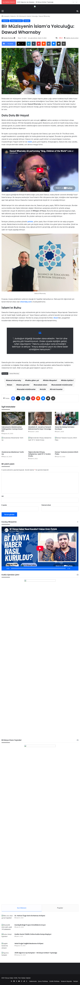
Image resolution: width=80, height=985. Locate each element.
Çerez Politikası (43, 981)
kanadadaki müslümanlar (62, 385)
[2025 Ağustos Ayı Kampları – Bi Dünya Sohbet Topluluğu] (7, 956)
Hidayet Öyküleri (16, 21)
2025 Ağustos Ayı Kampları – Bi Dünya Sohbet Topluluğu (36, 953)
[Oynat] (4, 568)
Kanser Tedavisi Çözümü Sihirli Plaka (66, 453)
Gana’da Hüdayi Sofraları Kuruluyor (64, 428)
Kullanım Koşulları (66, 981)
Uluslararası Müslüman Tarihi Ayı (13, 453)
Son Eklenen (21, 908)
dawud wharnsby (14, 380)
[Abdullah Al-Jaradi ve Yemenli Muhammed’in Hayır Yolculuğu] (40, 418)
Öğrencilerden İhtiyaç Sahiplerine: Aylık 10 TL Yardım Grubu (39, 454)
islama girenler (23, 385)
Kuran (56, 318)
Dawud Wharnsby (14, 373)
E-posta (4, 505)
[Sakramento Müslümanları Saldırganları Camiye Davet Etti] (13, 418)
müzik (30, 142)
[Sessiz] (72, 568)
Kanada (26, 21)
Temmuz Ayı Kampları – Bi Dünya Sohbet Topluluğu (33, 2)
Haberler (13, 16)
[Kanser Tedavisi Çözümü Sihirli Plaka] (66, 443)
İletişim (75, 981)
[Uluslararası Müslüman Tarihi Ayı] (13, 443)
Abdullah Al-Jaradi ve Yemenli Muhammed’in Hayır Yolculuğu (39, 428)
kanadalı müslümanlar (27, 389)
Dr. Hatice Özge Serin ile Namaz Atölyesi (30, 916)
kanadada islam (41, 385)
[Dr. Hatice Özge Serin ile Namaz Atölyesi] (7, 918)
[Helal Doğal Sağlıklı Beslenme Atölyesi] (7, 946)
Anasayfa (6, 16)
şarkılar (30, 222)
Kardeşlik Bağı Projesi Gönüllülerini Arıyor (30, 925)
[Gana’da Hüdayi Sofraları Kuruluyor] (66, 418)
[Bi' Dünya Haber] (40, 6)
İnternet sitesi (46, 505)
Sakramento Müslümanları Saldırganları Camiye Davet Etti (12, 429)
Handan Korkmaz (8, 38)
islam (10, 385)
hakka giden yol (32, 380)
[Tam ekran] (76, 568)
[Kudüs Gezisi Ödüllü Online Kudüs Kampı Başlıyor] (7, 937)
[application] (40, 548)
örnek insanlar (57, 389)
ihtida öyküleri (68, 380)
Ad (2, 496)
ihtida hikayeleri (50, 380)
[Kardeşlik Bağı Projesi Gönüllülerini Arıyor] (7, 928)
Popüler (60, 908)
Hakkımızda (33, 981)
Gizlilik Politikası (54, 981)
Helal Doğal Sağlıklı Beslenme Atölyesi (29, 943)
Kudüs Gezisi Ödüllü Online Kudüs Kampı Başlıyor (33, 934)
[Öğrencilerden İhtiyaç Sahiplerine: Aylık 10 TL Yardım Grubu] (40, 443)
